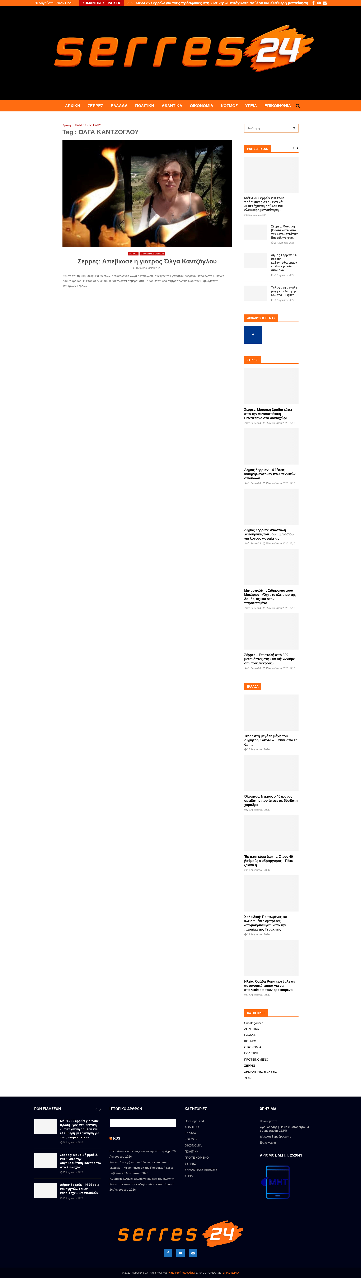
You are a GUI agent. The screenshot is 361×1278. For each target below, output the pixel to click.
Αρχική (72, 105)
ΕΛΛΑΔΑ (119, 105)
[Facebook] (168, 1253)
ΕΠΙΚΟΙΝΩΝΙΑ (231, 1272)
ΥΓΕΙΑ (251, 105)
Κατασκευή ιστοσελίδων (182, 1272)
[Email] (193, 1253)
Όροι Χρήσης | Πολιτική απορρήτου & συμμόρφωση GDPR (284, 1128)
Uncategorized (253, 1023)
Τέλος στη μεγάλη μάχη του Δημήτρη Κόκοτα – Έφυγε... (284, 291)
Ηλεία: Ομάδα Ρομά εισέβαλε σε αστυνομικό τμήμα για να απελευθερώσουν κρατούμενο (269, 986)
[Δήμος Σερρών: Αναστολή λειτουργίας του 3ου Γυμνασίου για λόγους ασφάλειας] (271, 507)
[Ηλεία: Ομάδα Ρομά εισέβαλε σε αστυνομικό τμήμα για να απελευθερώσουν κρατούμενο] (271, 958)
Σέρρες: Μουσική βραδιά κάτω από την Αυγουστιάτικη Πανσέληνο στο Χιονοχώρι (208, 3)
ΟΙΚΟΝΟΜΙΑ (201, 105)
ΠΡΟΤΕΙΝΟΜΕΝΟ (256, 1059)
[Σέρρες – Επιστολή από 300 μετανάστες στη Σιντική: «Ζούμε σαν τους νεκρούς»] (271, 631)
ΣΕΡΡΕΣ (95, 105)
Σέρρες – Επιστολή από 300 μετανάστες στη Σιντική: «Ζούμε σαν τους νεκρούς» (269, 659)
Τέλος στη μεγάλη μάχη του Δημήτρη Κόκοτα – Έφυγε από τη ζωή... (270, 740)
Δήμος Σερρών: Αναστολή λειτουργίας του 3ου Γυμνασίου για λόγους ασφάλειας (269, 534)
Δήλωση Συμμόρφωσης (275, 1136)
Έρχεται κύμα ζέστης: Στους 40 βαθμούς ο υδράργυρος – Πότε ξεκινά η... (268, 861)
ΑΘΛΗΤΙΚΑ (172, 105)
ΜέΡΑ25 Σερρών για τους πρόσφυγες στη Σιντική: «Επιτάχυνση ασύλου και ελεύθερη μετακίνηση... (264, 204)
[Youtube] (180, 1253)
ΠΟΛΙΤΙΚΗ (144, 105)
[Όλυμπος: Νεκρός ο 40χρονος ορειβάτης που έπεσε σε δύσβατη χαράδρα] (271, 773)
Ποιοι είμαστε (268, 1121)
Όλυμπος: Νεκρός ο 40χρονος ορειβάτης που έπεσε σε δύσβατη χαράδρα (271, 801)
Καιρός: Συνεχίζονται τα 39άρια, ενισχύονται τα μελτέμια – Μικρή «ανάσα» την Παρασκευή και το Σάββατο (141, 1168)
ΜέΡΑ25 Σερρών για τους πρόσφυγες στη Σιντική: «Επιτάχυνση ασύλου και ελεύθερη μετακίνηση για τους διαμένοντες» (79, 1129)
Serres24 (255, 423)
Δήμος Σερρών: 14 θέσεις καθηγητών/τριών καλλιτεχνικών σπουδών (284, 262)
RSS (116, 1138)
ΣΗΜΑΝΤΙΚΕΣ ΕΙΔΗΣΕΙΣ (152, 254)
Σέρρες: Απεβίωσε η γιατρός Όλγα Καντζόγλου (147, 261)
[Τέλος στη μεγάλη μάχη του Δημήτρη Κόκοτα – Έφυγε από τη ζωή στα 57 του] (255, 293)
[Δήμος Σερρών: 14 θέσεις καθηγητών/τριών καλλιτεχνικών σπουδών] (255, 260)
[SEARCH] (294, 128)
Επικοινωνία (277, 105)
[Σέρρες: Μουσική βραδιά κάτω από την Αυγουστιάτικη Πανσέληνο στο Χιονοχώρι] (255, 232)
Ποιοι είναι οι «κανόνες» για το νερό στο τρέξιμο (140, 1151)
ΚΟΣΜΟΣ (229, 105)
